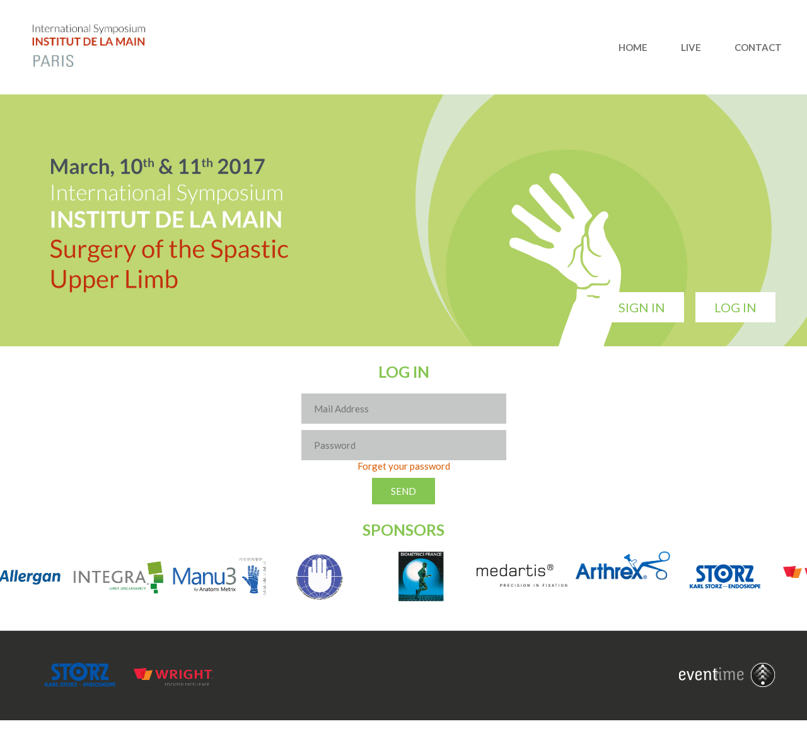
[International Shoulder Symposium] (101, 66)
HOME (632, 47)
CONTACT (758, 47)
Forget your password (403, 466)
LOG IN (735, 307)
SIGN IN (641, 307)
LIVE (691, 47)
